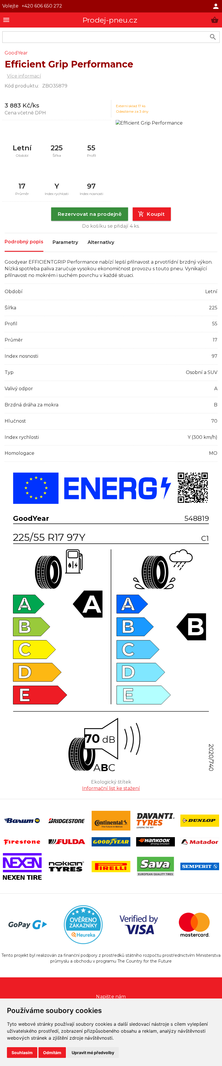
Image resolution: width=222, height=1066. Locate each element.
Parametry (65, 242)
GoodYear (16, 53)
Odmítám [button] (52, 1052)
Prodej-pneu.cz (109, 20)
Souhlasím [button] (22, 1052)
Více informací (24, 76)
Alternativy (101, 242)
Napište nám (111, 996)
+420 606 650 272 (42, 6)
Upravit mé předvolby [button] (93, 1052)
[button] (214, 20)
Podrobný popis (24, 241)
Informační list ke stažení (111, 788)
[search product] (213, 37)
